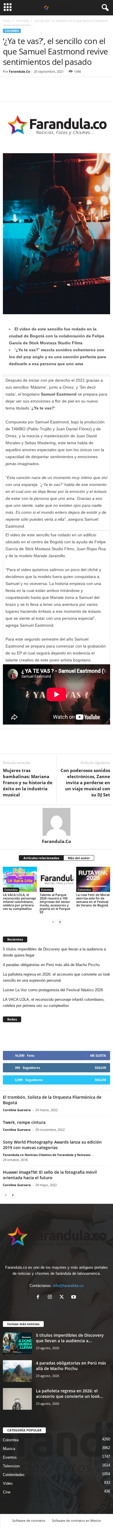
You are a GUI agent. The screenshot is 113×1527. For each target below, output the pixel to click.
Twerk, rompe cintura (24, 1122)
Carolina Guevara (17, 1110)
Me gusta (98, 1055)
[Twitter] (22, 93)
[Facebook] (8, 93)
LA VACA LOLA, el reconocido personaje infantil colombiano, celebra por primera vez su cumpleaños (19, 902)
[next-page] (60, 922)
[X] (63, 1297)
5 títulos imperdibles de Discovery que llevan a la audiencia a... (70, 1337)
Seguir (100, 1067)
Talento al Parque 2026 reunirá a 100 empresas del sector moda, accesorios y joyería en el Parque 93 (55, 903)
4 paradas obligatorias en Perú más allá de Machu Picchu (51, 965)
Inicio (6, 21)
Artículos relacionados (41, 858)
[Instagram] (51, 1297)
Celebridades (14, 1475)
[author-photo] (56, 822)
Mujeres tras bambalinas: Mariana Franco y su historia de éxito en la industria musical (27, 782)
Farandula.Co (19, 71)
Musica (9, 1448)
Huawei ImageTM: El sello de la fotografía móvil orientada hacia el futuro (50, 1174)
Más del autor (79, 858)
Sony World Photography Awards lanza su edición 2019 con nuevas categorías (52, 1144)
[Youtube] (74, 1297)
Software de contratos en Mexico (76, 1520)
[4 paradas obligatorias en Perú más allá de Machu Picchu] (17, 1371)
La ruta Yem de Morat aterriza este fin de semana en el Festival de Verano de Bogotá (93, 900)
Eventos (46, 890)
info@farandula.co (68, 1285)
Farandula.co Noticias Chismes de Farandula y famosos (46, 1155)
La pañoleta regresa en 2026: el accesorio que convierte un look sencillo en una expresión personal (56, 977)
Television (11, 1466)
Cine (6, 1492)
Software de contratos (28, 1520)
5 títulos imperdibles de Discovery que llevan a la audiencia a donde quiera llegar (54, 952)
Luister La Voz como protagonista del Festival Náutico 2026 (53, 990)
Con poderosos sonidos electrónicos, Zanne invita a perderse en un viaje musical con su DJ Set (85, 782)
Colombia (22, 21)
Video (7, 1483)
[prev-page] (53, 922)
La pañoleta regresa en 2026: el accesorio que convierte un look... (69, 1393)
